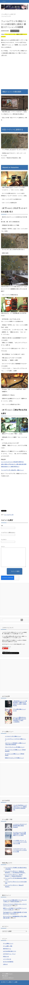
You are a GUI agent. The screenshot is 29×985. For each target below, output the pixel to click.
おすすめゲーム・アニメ (9, 953)
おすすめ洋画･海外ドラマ (9, 951)
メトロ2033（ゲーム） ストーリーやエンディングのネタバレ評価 (20, 842)
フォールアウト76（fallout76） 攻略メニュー (12, 470)
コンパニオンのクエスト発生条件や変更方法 (12, 461)
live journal (13, 913)
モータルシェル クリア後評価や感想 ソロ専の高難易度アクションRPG (19, 834)
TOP (9, 14)
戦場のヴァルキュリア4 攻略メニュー (14, 757)
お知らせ (5, 964)
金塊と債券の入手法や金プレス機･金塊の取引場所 (13, 464)
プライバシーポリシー (8, 977)
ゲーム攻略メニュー (8, 943)
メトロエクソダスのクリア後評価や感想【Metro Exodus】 (20, 826)
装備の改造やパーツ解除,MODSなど (10, 466)
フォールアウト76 (15, 30)
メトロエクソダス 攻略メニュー (13, 736)
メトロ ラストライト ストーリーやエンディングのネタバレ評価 (20, 850)
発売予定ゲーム (7, 948)
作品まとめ (6, 956)
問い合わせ (5, 975)
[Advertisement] (14, 72)
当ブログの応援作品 (8, 961)
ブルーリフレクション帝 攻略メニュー (14, 747)
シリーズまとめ (7, 959)
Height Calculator (14, 901)
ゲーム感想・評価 (7, 946)
